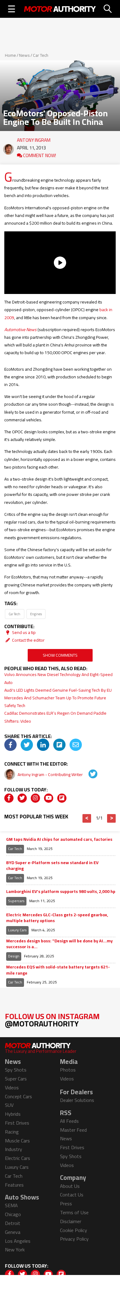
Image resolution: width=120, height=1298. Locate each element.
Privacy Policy (74, 1238)
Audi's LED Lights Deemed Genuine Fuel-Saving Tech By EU (58, 690)
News (24, 55)
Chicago (13, 1214)
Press (66, 1203)
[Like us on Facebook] (9, 798)
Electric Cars (17, 1158)
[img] (10, 745)
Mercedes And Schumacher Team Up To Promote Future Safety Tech (55, 701)
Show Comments (60, 655)
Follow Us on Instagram (52, 1020)
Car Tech (40, 55)
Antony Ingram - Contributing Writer (51, 774)
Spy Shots (15, 1069)
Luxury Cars (17, 929)
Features (14, 1184)
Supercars (16, 900)
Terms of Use (74, 1212)
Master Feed (73, 1129)
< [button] (87, 818)
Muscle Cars (17, 1140)
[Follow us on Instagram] (35, 798)
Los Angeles (17, 1241)
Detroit (12, 1223)
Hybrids (13, 1113)
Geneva (12, 1232)
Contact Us (71, 1194)
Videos (12, 1087)
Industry (13, 1149)
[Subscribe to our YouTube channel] (48, 798)
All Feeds (69, 1121)
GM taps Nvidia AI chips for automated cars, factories (59, 839)
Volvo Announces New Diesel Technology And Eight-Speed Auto (58, 678)
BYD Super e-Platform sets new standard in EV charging (52, 866)
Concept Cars (18, 1096)
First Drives (17, 1122)
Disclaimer (70, 1221)
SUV (9, 1105)
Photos (68, 1069)
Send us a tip (23, 632)
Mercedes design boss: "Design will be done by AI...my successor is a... (59, 944)
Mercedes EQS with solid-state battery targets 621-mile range (58, 970)
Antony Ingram (33, 139)
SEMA (11, 1205)
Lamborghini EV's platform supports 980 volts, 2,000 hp (60, 892)
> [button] (111, 818)
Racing (12, 1131)
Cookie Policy (73, 1230)
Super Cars (16, 1078)
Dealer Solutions (77, 1100)
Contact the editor (28, 640)
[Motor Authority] (60, 9)
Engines (36, 614)
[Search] (108, 9)
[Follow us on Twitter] (22, 798)
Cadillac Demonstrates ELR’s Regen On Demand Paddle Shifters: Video (55, 717)
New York (15, 1249)
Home (10, 55)
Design (13, 956)
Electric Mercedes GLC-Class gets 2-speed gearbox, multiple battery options (57, 918)
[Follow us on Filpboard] (61, 798)
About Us (70, 1186)
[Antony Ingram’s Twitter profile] (89, 774)
